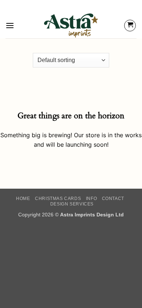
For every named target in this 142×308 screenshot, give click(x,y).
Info (91, 198)
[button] (9, 25)
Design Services (72, 204)
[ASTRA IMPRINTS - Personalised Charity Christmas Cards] (71, 25)
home (23, 198)
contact (113, 198)
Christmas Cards (58, 198)
